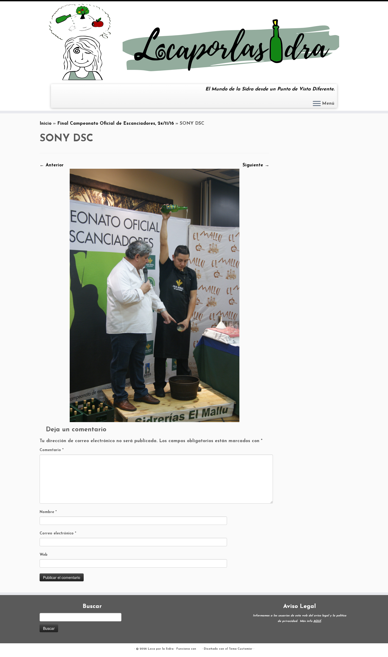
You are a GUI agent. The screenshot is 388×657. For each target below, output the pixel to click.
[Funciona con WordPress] (199, 648)
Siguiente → (256, 165)
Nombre (48, 512)
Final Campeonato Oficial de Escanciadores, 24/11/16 (115, 123)
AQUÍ (317, 621)
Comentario (52, 450)
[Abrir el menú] (317, 104)
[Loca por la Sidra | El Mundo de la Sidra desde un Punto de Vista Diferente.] (194, 42)
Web (44, 555)
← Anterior (52, 165)
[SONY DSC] (154, 295)
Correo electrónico (58, 533)
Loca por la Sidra (160, 649)
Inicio (45, 123)
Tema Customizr (240, 649)
